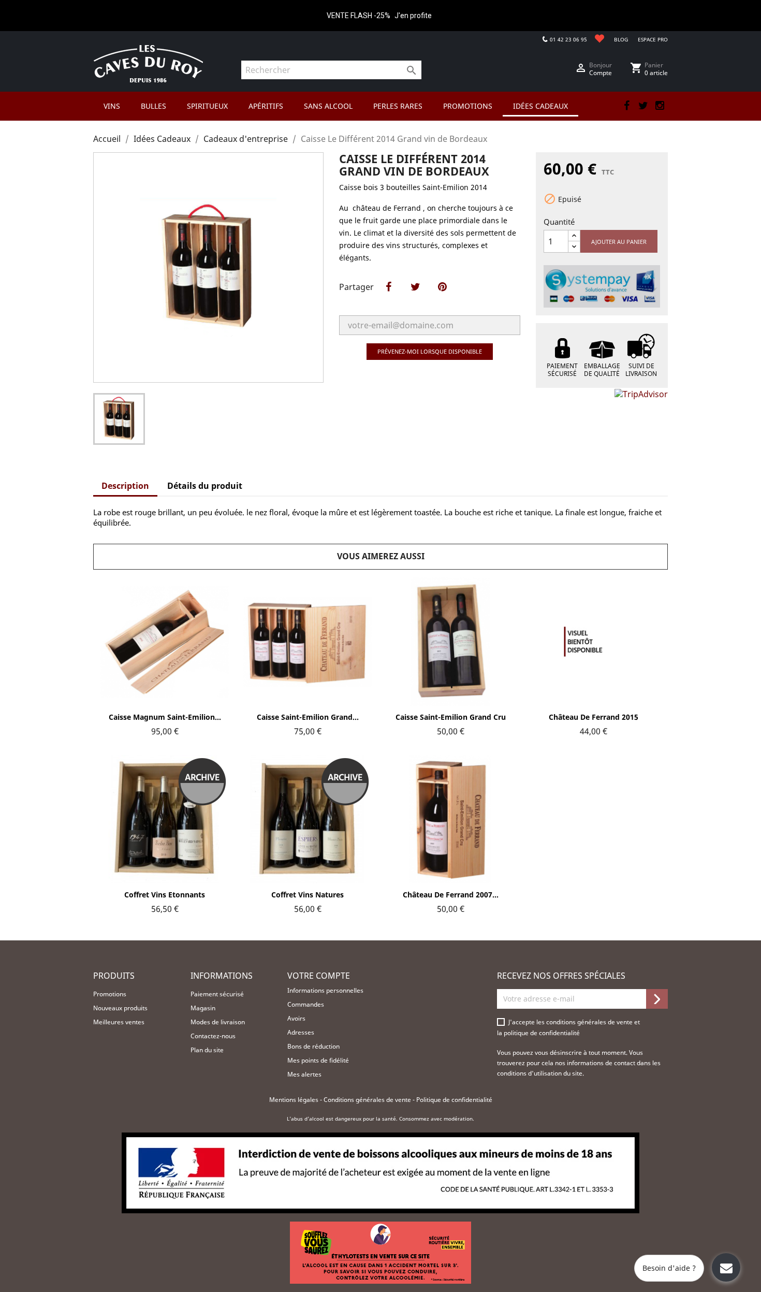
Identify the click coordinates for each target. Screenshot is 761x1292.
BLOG (621, 39)
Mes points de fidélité (318, 1060)
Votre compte (318, 975)
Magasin (203, 1008)
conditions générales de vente (590, 1022)
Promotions (109, 994)
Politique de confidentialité (454, 1099)
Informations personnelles (325, 990)
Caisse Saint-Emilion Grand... (308, 717)
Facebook (626, 105)
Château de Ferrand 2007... (451, 894)
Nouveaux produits (120, 1008)
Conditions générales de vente (368, 1099)
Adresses (300, 1032)
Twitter (643, 105)
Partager (388, 297)
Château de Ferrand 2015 (593, 717)
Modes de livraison (218, 1022)
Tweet (415, 297)
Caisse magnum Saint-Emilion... (165, 717)
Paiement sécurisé (217, 994)
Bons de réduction (313, 1046)
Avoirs (296, 1018)
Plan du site (207, 1050)
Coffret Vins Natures (307, 894)
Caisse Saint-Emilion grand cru (451, 717)
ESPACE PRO (653, 39)
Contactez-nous (213, 1036)
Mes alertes (304, 1074)
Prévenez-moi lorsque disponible (429, 351)
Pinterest (442, 297)
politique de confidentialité (542, 1032)
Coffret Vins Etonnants (164, 894)
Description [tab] (125, 485)
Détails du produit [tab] (204, 485)
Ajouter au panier (619, 241)
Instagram (659, 105)
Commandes (305, 1004)
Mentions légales (294, 1099)
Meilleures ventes (118, 1022)
